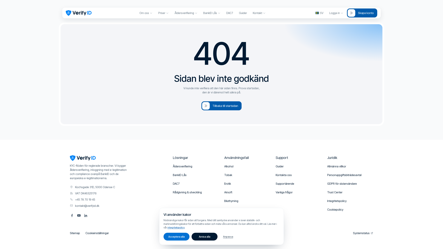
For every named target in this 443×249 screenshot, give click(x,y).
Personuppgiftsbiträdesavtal (344, 175)
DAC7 (176, 183)
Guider (280, 166)
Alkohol (228, 166)
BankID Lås (180, 175)
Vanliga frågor (284, 192)
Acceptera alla (176, 236)
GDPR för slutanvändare (342, 183)
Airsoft (228, 192)
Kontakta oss (284, 175)
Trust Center (334, 192)
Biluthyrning (231, 201)
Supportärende (285, 183)
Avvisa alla (204, 236)
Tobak (228, 175)
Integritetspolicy (337, 201)
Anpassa (228, 236)
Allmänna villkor (336, 166)
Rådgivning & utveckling (187, 192)
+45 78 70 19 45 (85, 199)
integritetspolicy (176, 227)
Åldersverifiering (182, 166)
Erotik (227, 183)
